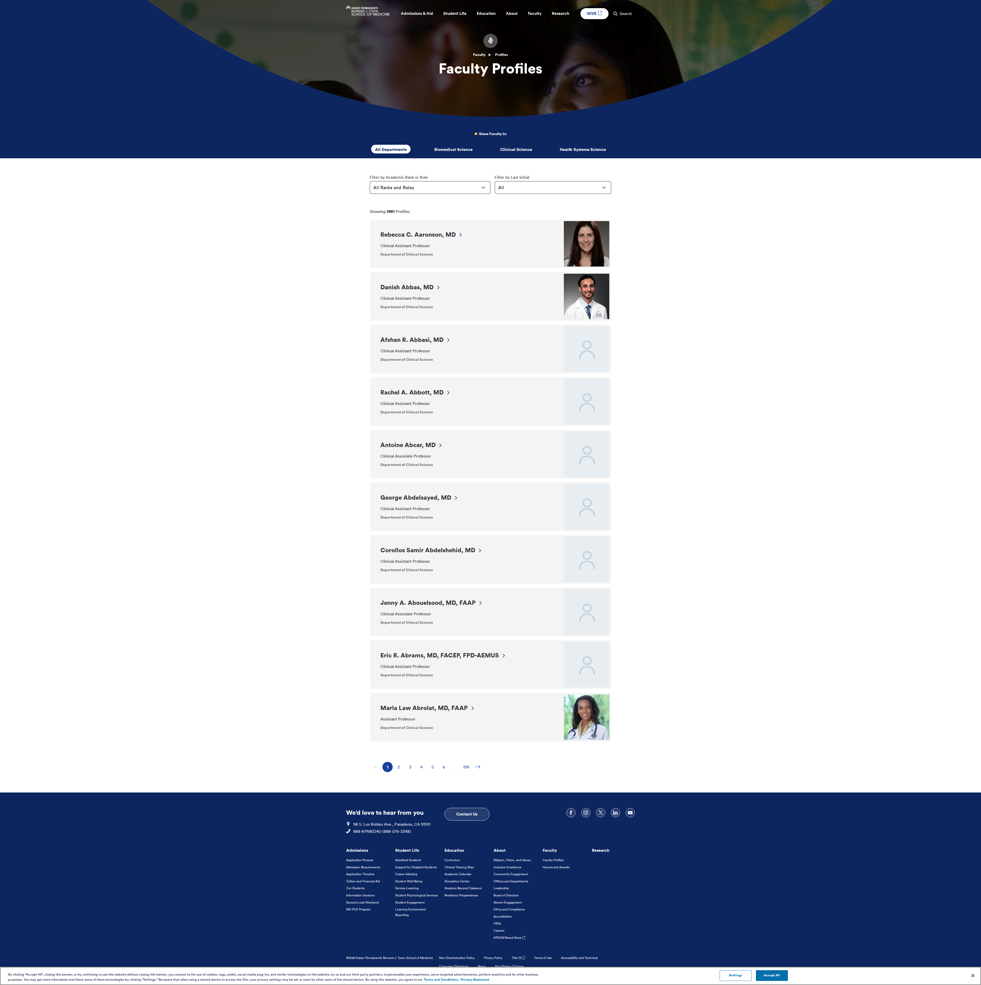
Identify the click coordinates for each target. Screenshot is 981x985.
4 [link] (423, 767)
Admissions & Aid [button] (417, 13)
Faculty (479, 54)
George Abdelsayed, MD (415, 497)
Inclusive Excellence (507, 867)
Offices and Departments (511, 881)
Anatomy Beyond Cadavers (463, 888)
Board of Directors (506, 895)
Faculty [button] (535, 13)
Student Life (407, 850)
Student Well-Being (408, 881)
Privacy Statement (475, 979)
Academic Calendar (458, 874)
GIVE (592, 13)
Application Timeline (360, 874)
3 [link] (412, 767)
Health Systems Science (583, 149)
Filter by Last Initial (512, 177)
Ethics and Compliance (509, 909)
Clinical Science (516, 149)
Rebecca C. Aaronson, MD (418, 234)
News (482, 966)
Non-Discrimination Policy (457, 958)
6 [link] (446, 767)
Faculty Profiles (553, 860)
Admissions (357, 850)
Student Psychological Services (416, 895)
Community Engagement (511, 874)
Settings (735, 975)
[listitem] (490, 244)
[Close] (972, 975)
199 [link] (467, 767)
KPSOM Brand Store (508, 937)
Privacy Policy (493, 958)
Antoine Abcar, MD (408, 445)
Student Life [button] (454, 13)
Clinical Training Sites (459, 867)
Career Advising (406, 874)
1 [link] (390, 767)
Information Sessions (360, 895)
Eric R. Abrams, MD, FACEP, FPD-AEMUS (439, 655)
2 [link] (401, 767)
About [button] (512, 13)
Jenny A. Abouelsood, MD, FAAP (428, 602)
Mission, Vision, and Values (512, 860)
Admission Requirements (363, 867)
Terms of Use (543, 958)
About (500, 850)
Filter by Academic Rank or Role (399, 177)
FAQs (497, 923)
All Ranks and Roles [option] (393, 187)
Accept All (772, 975)
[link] (477, 767)
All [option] (501, 187)
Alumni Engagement (508, 902)
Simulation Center (457, 881)
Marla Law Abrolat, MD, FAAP (424, 708)
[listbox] (430, 187)
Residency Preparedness (461, 895)
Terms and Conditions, (441, 979)
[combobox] (430, 187)
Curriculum (452, 860)
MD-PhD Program (358, 909)
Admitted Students (408, 860)
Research (601, 850)
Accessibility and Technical (579, 958)
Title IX (517, 958)
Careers (499, 930)
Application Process (359, 860)
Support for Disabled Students (416, 867)
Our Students (355, 888)
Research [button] (560, 13)
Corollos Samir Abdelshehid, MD (427, 550)
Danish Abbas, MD (407, 287)
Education (454, 850)
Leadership (501, 888)
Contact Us (466, 814)
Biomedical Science (453, 149)
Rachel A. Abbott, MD (411, 392)
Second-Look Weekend (362, 902)
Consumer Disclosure (454, 966)
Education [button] (486, 13)
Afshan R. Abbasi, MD (411, 339)
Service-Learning (407, 888)
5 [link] (434, 767)
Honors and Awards (556, 867)
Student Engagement (410, 902)
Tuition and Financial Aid (363, 881)
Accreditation (503, 916)
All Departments (391, 149)
